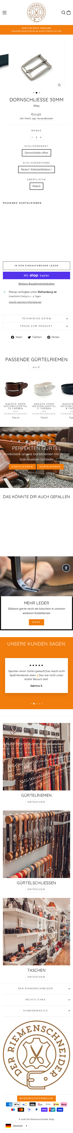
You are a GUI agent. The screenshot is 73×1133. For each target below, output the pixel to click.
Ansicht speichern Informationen (25, 302)
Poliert (37, 186)
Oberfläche (36, 179)
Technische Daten (36, 318)
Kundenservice (35, 1010)
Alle (36, 367)
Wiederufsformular (36, 1098)
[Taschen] (36, 931)
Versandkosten (45, 118)
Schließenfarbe (36, 163)
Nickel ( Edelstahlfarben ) (36, 169)
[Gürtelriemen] (36, 756)
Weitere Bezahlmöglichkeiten (36, 283)
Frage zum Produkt (36, 326)
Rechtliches (36, 999)
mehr (36, 622)
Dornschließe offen (36, 152)
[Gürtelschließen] (36, 844)
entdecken (36, 802)
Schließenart (36, 146)
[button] (66, 568)
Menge (36, 130)
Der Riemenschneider (35, 988)
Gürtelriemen (22, 467)
